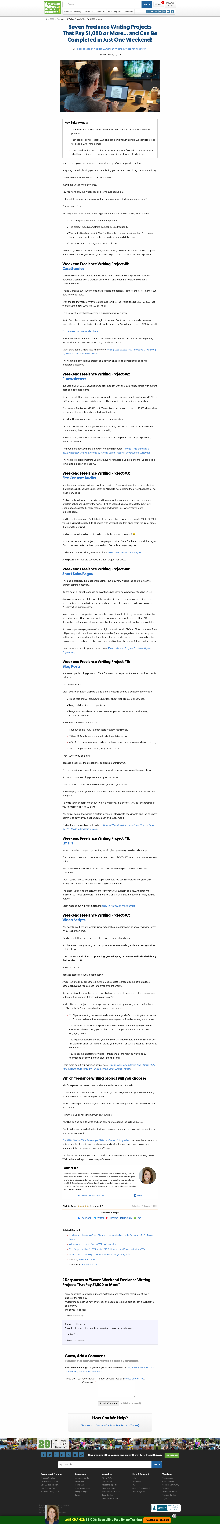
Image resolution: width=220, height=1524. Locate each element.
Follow (139, 1195)
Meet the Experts (109, 1485)
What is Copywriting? (141, 1488)
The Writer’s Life (89, 1264)
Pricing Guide (79, 1485)
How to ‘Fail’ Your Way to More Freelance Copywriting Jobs (100, 1254)
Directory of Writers (110, 1498)
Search (147, 4)
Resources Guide (81, 1478)
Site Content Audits (79, 478)
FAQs (134, 1485)
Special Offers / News (50, 1491)
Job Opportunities (169, 1491)
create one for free (134, 1378)
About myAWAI (168, 1481)
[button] (158, 4)
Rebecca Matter (87, 1259)
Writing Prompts (81, 1491)
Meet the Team (108, 1488)
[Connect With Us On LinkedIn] (160, 11)
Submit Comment (109, 1403)
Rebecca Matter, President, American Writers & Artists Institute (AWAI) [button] (111, 48)
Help (134, 1478)
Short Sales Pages (77, 573)
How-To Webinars (82, 1488)
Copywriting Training (49, 1481)
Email (139, 1218)
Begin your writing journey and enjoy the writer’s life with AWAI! (133, 1455)
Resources (89, 12)
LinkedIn (127, 1218)
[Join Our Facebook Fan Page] (148, 11)
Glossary (78, 1495)
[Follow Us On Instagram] (164, 11)
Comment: (89, 1382)
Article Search (80, 1481)
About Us (101, 12)
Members (129, 12)
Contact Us (136, 1481)
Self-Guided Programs (50, 1485)
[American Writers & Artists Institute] (52, 7)
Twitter (100, 1218)
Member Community (170, 1485)
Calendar (165, 1488)
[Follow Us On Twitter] (152, 11)
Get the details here (157, 1520)
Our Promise (107, 1481)
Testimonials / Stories (111, 1491)
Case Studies (73, 268)
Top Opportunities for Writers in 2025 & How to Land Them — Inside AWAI (107, 1249)
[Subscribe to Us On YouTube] (168, 11)
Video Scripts (73, 920)
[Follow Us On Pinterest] (156, 11)
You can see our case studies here (80, 331)
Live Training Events (49, 1488)
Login (164, 1498)
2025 (52, 19)
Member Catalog (169, 1495)
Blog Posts (71, 666)
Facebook (86, 1218)
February (61, 19)
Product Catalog (48, 1478)
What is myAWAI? (139, 1491)
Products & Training (72, 12)
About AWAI (107, 1478)
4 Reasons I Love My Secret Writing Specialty (92, 1244)
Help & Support (114, 12)
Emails (67, 843)
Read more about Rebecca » (92, 1195)
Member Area (167, 1478)
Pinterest (113, 1218)
